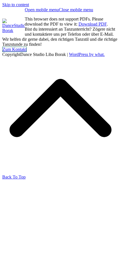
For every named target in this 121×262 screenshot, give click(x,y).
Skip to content (15, 4)
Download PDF (93, 24)
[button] (59, 9)
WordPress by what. (87, 54)
